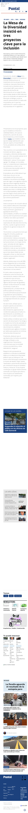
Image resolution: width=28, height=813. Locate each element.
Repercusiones (19, 646)
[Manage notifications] (25, 810)
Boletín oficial (7, 747)
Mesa (19, 76)
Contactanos (24, 792)
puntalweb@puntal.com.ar (10, 809)
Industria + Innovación (6, 609)
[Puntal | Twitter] (22, 12)
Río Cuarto (4, 790)
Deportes (5, 793)
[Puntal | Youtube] (26, 12)
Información (6, 646)
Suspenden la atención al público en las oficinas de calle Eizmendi (15, 428)
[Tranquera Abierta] (23, 605)
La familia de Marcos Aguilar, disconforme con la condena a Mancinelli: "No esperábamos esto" (11, 508)
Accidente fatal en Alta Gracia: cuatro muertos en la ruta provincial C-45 (14, 770)
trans (10, 139)
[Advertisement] (16, 117)
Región (9, 789)
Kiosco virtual (22, 794)
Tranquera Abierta (23, 609)
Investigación (6, 680)
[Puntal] (7, 778)
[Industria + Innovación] (6, 605)
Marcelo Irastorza (13, 733)
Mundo (13, 786)
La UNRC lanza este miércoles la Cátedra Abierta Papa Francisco (14, 727)
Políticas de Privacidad (8, 804)
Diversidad (7, 78)
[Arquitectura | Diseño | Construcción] (15, 620)
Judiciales (12, 646)
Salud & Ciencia (14, 609)
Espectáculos (11, 787)
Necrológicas (11, 794)
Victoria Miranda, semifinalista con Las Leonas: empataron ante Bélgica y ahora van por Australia (10, 503)
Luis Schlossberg (9, 72)
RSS (22, 799)
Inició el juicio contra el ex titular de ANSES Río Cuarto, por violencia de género (11, 513)
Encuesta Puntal (7, 705)
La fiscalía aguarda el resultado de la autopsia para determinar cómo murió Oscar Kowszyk (15, 690)
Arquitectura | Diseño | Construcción (14, 628)
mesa (5, 596)
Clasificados (23, 797)
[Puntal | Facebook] (19, 12)
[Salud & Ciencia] (15, 605)
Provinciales (6, 767)
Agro (13, 789)
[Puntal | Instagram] (22, 779)
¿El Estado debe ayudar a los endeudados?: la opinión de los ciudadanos (12, 709)
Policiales (5, 795)
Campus (5, 724)
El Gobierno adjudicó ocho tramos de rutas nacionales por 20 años (14, 751)
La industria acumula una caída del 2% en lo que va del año (11, 519)
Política (5, 798)
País (9, 792)
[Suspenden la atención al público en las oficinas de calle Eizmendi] (5, 639)
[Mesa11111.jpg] (15, 69)
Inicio (4, 787)
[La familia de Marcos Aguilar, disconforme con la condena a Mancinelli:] (18, 639)
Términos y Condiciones (7, 802)
